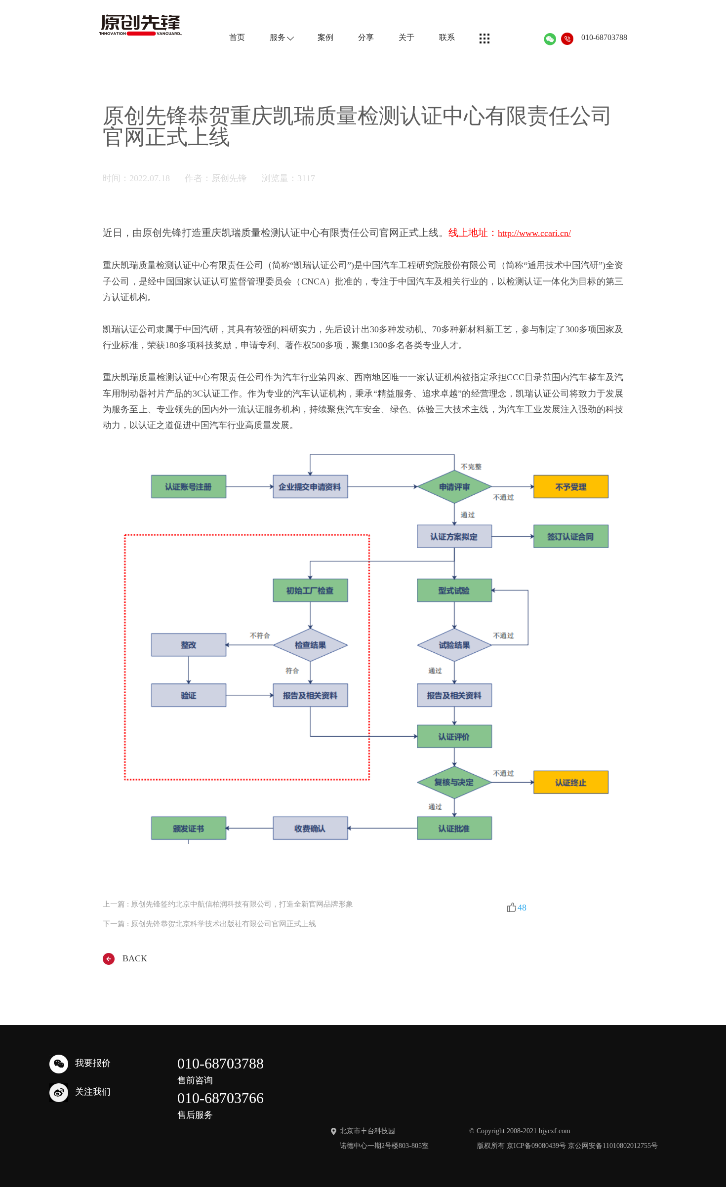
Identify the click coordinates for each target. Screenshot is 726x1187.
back (134, 958)
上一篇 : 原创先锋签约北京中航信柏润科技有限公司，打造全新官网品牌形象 (228, 904)
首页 (237, 37)
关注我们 (93, 1092)
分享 (366, 37)
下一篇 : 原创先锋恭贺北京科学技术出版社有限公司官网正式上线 (209, 924)
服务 (277, 37)
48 (522, 907)
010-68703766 (220, 1105)
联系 (447, 37)
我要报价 (93, 1063)
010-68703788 (604, 37)
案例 (325, 37)
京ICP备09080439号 (536, 1145)
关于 (406, 37)
